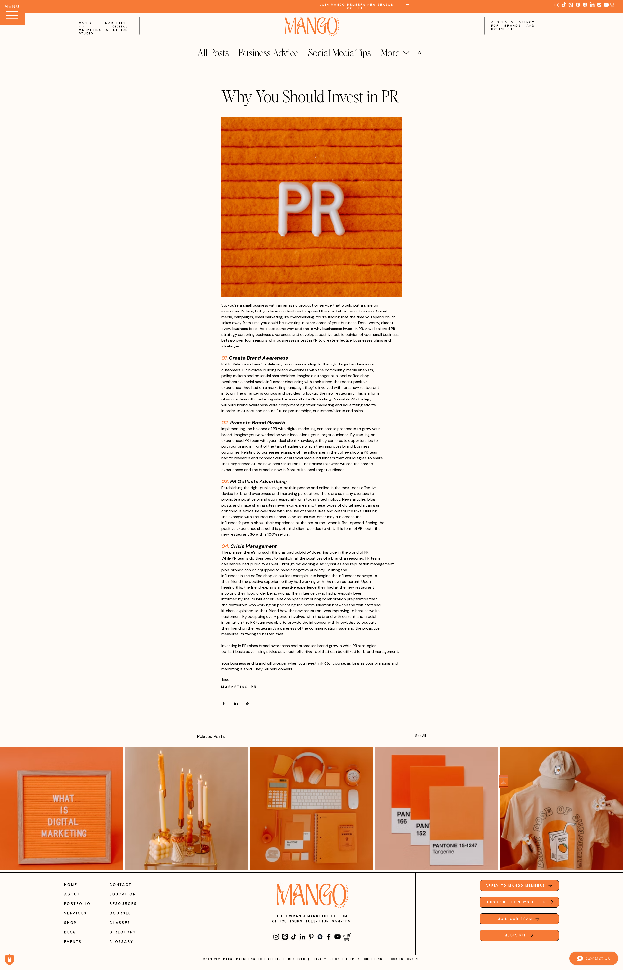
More (390, 52)
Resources (123, 904)
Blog (70, 932)
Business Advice (268, 52)
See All (420, 735)
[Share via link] (247, 703)
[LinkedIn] (592, 5)
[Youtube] (606, 5)
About (72, 894)
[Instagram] (557, 5)
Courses (121, 913)
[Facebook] (585, 5)
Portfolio (77, 904)
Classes (120, 923)
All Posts (213, 52)
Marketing (234, 687)
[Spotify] (599, 5)
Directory (123, 932)
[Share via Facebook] (223, 703)
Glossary (122, 941)
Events (73, 941)
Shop (70, 923)
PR (254, 687)
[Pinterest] (578, 5)
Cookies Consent (405, 959)
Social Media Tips (339, 52)
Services (75, 913)
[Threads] (571, 5)
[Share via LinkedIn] (235, 703)
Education (123, 894)
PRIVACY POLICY (326, 959)
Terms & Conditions (364, 959)
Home (71, 885)
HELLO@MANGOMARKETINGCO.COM (312, 916)
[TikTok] (564, 5)
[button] (612, 4)
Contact (121, 885)
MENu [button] (12, 6)
